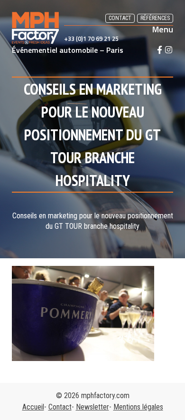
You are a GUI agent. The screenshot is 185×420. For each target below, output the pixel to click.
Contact (120, 18)
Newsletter (92, 406)
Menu (162, 29)
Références (155, 18)
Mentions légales (138, 406)
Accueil (33, 406)
